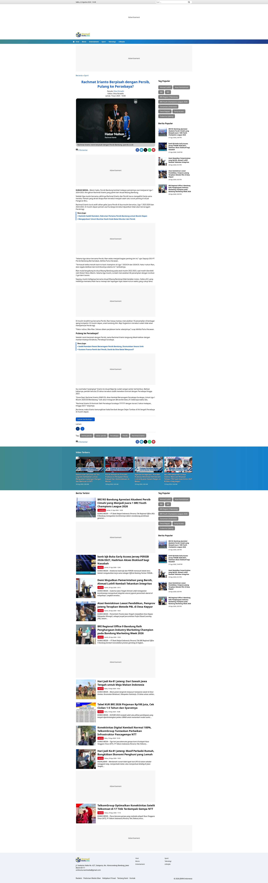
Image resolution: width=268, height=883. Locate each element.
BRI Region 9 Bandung (169, 97)
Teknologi (112, 42)
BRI (168, 92)
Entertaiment (94, 42)
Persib (125, 435)
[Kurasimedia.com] (83, 35)
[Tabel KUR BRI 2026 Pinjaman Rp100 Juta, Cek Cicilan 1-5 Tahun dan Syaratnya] (86, 712)
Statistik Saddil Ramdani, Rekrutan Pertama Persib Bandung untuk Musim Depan (113, 216)
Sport (104, 42)
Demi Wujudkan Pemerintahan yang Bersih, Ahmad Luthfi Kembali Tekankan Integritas (179, 160)
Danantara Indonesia (168, 106)
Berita (101, 587)
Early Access (179, 111)
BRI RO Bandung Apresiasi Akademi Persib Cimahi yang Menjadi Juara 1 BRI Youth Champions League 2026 (179, 132)
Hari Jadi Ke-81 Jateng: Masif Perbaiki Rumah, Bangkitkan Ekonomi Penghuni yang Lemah (125, 752)
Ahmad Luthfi (165, 87)
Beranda (79, 75)
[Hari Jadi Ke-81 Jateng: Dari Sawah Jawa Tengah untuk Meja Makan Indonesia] (86, 689)
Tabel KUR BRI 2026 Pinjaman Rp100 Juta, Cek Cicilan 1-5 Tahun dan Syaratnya (125, 706)
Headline (102, 510)
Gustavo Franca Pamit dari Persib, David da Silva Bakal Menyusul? (106, 349)
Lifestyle (122, 42)
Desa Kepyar (165, 111)
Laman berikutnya (84, 419)
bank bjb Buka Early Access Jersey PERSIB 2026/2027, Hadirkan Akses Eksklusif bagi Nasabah (179, 147)
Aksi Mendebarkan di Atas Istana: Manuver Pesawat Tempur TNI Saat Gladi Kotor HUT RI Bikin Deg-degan (178, 478)
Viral (77, 42)
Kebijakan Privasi (109, 878)
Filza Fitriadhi (119, 91)
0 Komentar (83, 150)
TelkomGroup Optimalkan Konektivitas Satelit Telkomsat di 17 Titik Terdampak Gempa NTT (126, 807)
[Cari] (189, 2)
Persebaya (114, 435)
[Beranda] (73, 41)
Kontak (132, 878)
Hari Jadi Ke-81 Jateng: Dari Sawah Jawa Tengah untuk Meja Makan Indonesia (122, 682)
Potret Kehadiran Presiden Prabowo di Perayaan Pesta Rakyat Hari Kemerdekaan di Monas (117, 478)
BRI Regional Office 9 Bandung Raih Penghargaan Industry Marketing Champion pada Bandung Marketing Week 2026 (180, 188)
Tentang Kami (122, 878)
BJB (161, 92)
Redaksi (79, 878)
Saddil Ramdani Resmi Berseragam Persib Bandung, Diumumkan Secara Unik (111, 346)
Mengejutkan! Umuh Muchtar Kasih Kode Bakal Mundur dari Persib (107, 219)
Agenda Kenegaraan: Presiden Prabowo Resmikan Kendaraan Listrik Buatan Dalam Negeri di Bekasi (148, 478)
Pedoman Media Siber (92, 878)
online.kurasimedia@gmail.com (88, 870)
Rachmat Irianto (138, 435)
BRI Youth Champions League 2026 (173, 102)
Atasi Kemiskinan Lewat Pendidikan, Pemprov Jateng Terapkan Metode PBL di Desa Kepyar (179, 174)
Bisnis (84, 42)
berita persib (87, 435)
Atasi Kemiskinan (181, 87)
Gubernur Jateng (166, 116)
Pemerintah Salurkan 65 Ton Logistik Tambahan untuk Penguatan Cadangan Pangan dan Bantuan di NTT (88, 478)
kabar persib (101, 435)
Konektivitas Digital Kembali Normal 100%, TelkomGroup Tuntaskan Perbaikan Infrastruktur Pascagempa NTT (124, 731)
